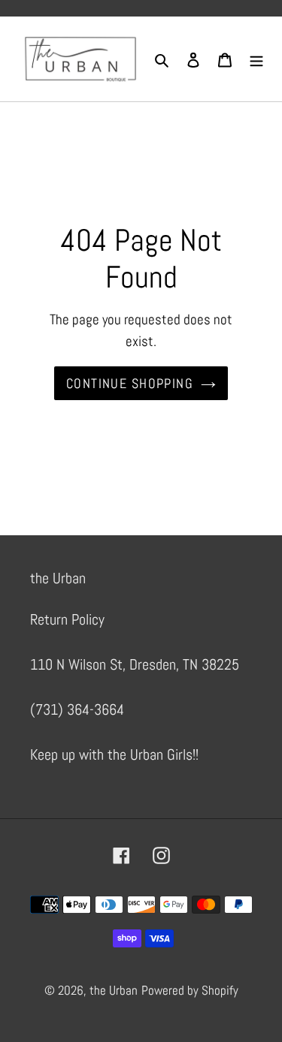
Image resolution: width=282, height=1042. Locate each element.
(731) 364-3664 (77, 709)
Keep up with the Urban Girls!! (114, 754)
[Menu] (256, 59)
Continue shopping (129, 383)
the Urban (113, 990)
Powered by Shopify (189, 990)
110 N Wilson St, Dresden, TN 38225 (134, 664)
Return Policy (67, 619)
